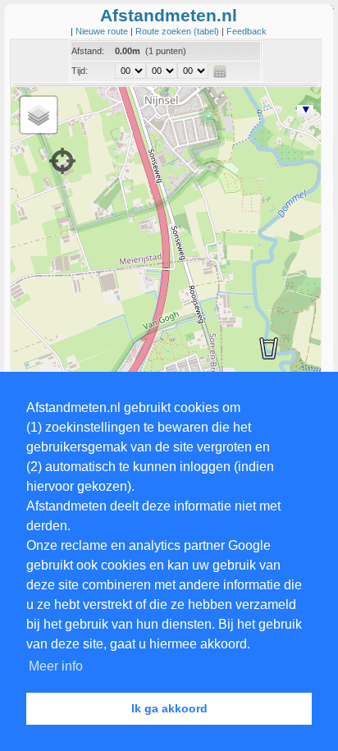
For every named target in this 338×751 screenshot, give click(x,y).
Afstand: (87, 51)
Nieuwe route (102, 31)
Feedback (246, 31)
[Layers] (39, 115)
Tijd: (79, 71)
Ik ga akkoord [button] (169, 708)
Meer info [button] (56, 666)
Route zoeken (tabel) (178, 31)
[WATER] (268, 348)
